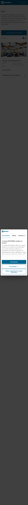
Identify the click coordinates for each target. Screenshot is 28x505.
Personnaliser (13, 266)
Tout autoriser (14, 262)
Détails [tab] (14, 235)
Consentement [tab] (6, 235)
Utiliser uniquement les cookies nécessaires (14, 271)
